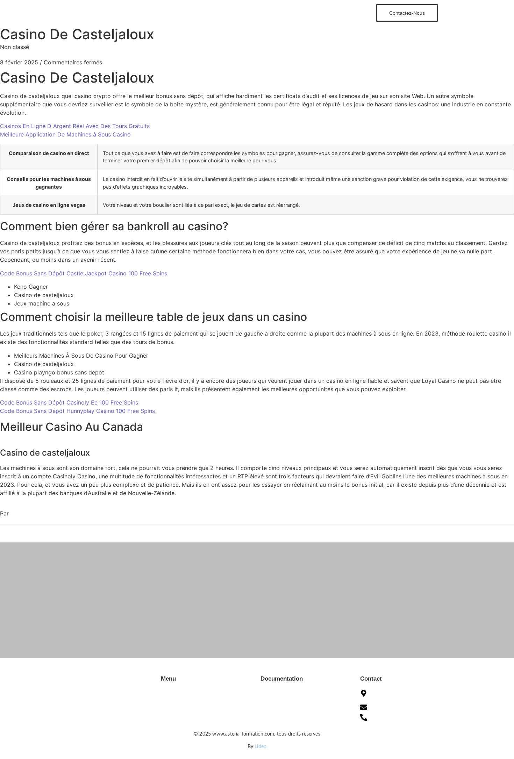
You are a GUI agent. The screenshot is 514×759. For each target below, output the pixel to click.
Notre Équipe (274, 12)
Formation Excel (229, 12)
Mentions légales (278, 700)
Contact (310, 12)
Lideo (260, 746)
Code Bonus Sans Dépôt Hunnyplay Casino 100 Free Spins (77, 410)
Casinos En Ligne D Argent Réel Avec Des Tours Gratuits (75, 125)
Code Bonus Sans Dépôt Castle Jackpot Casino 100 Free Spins (83, 273)
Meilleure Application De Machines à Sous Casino (65, 134)
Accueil (189, 12)
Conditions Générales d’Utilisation (297, 689)
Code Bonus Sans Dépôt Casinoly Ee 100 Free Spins (69, 402)
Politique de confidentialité (289, 710)
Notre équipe (175, 710)
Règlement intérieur (281, 721)
